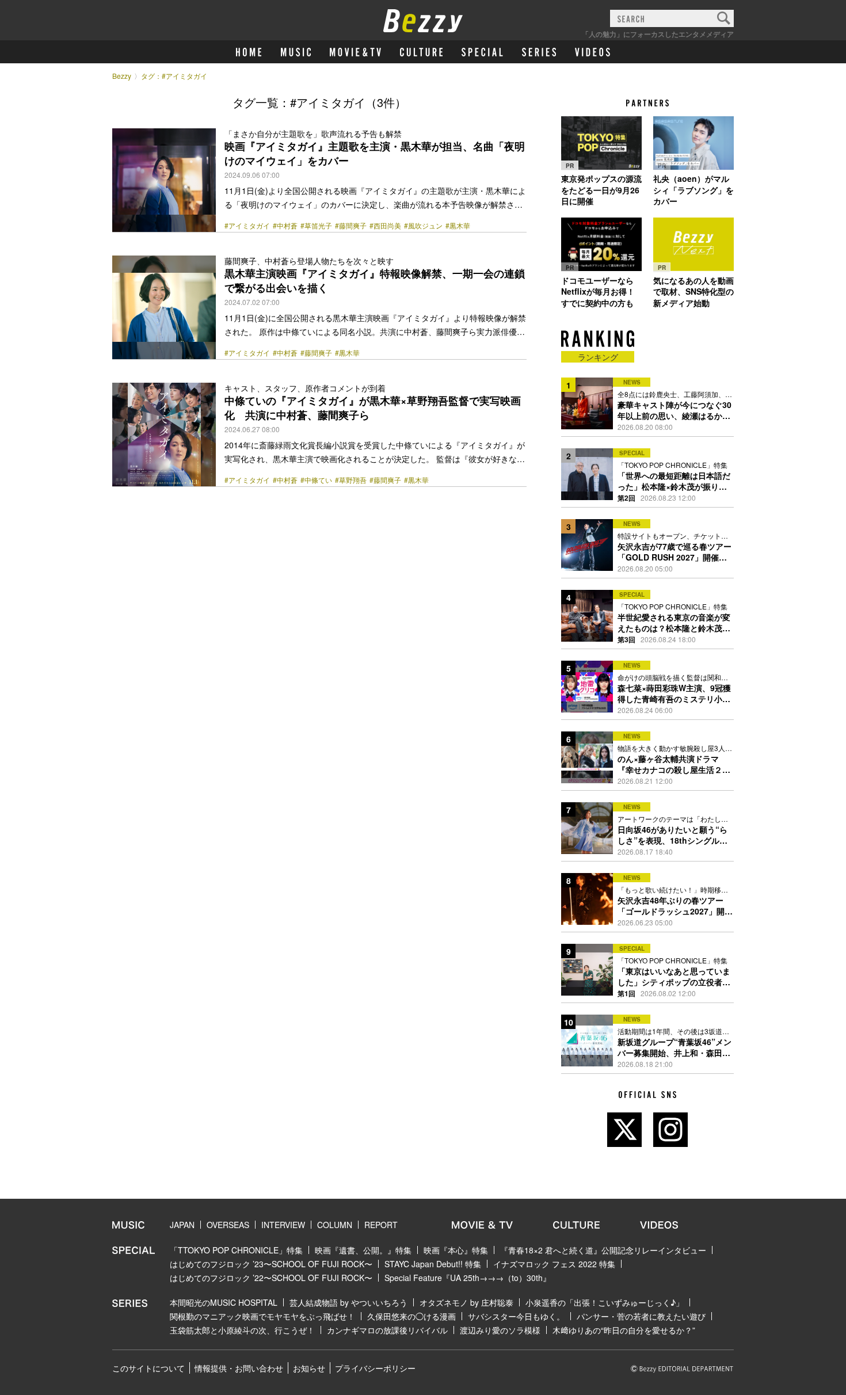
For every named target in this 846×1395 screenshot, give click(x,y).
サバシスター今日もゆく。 (516, 1316)
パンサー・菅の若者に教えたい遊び (641, 1316)
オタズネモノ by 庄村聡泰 (466, 1302)
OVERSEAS (228, 1225)
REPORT (381, 1225)
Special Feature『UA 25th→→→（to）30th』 (467, 1278)
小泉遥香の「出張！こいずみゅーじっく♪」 (604, 1302)
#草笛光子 (316, 225)
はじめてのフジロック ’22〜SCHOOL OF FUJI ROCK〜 (271, 1278)
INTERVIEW (283, 1225)
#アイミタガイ (247, 225)
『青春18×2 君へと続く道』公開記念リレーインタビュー (603, 1250)
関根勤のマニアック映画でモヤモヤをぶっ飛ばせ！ (262, 1316)
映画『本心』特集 (456, 1250)
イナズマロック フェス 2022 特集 (554, 1264)
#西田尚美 (385, 225)
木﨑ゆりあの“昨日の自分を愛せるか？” (623, 1330)
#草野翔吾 (351, 480)
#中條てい (316, 480)
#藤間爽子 (351, 225)
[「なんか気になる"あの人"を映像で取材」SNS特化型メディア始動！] (693, 244)
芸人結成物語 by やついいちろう (348, 1302)
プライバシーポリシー (375, 1368)
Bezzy (121, 76)
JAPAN (182, 1225)
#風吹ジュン (423, 225)
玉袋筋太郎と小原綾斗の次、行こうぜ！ (242, 1330)
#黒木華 (457, 225)
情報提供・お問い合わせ (239, 1368)
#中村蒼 (285, 225)
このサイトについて (148, 1368)
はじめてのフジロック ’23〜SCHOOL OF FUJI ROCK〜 (271, 1264)
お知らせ (309, 1368)
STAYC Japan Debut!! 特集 (432, 1264)
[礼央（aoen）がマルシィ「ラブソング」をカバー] (693, 142)
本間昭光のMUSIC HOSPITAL (223, 1302)
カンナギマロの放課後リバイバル (387, 1330)
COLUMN (334, 1225)
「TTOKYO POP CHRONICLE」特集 (236, 1250)
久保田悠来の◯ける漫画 (411, 1316)
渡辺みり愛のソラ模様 (500, 1330)
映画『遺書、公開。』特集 (363, 1250)
